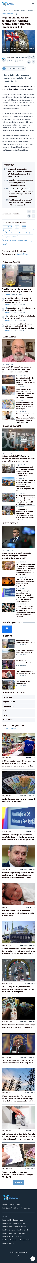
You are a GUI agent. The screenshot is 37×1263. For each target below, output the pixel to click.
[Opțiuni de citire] (32, 1258)
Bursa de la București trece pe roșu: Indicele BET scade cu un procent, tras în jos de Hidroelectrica (25, 471)
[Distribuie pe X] (33, 62)
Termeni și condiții (15, 1205)
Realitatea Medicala (20, 1226)
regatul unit (7, 227)
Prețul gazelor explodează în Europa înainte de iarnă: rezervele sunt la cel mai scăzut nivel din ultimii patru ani (25, 514)
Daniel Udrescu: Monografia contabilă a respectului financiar (18, 800)
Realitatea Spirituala (19, 1223)
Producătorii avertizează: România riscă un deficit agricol (20, 309)
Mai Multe (18, 1183)
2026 (24, 227)
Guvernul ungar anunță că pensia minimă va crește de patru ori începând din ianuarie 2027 (16, 555)
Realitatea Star (6, 1223)
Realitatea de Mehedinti (9, 1233)
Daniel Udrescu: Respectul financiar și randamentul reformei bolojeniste (18, 1026)
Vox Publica (21, 1233)
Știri (10, 10)
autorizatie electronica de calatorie (16, 241)
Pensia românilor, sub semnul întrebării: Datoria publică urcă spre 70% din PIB (17, 1174)
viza (16, 227)
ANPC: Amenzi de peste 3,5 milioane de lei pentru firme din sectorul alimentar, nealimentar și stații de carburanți (18, 765)
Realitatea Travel (7, 1226)
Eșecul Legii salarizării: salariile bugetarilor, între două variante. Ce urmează (21, 182)
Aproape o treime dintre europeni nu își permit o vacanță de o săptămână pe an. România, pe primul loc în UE (25, 485)
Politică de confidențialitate (10, 1208)
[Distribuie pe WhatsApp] (29, 62)
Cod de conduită (25, 1208)
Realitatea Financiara (23, 58)
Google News (22, 254)
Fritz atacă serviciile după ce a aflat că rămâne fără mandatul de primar (17, 1061)
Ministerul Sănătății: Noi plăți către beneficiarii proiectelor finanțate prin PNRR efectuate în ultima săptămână (18, 837)
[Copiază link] (29, 57)
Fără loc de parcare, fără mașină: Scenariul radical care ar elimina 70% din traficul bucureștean (18, 989)
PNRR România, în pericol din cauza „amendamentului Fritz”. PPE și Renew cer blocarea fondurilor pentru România (25, 596)
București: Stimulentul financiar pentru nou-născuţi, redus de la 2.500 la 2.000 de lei (18, 913)
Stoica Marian (30, 758)
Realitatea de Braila (8, 1243)
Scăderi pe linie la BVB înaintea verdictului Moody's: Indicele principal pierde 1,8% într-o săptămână (18, 458)
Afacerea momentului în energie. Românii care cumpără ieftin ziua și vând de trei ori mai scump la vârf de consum (18, 1100)
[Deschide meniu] (33, 4)
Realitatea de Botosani (9, 1240)
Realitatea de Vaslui (24, 1240)
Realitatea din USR (22, 1230)
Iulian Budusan (30, 983)
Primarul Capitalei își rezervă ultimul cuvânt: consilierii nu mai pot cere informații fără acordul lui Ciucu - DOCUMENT (18, 876)
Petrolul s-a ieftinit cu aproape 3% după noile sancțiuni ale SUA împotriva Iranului (25, 583)
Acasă (5, 10)
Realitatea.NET (6, 1220)
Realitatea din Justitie (8, 1230)
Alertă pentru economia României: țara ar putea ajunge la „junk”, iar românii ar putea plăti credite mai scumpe (25, 500)
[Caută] (27, 3)
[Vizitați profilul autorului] (4, 59)
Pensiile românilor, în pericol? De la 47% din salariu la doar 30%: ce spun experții (20, 202)
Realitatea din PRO (7, 1236)
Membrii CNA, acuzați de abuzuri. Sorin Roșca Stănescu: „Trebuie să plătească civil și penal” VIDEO (20, 173)
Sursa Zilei (19, 1236)
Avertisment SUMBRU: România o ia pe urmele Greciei (25, 673)
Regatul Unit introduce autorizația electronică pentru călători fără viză (16, 232)
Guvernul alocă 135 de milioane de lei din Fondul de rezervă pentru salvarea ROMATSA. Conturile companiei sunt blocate (18, 952)
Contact (4, 1205)
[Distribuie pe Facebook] (33, 57)
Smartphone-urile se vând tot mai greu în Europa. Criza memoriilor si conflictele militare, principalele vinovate (25, 611)
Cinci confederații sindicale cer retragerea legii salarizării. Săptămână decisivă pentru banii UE (19, 326)
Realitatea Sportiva (18, 1220)
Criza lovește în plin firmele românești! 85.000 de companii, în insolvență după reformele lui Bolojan (21, 192)
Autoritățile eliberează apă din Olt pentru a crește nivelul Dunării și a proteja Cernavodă (18, 300)
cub (4, 245)
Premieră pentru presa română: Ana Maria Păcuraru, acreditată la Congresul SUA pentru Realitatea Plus (25, 418)
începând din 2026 (10, 237)
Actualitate (16, 10)
